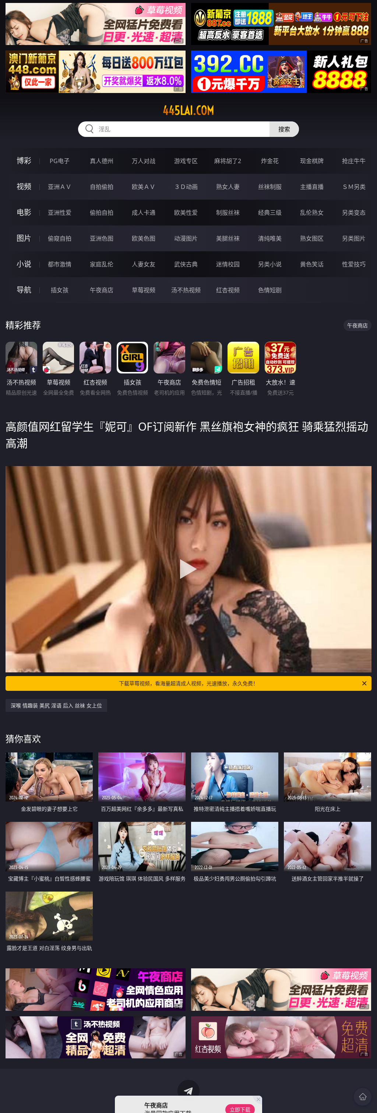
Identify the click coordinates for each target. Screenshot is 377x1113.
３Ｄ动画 (186, 187)
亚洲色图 (101, 238)
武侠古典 (186, 264)
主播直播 (312, 187)
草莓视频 (143, 290)
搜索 (284, 129)
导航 (24, 290)
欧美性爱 (186, 213)
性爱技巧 (354, 264)
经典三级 (270, 213)
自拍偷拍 (101, 187)
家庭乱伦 (101, 264)
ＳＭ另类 (354, 187)
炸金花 (270, 161)
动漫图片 (186, 238)
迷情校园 (228, 264)
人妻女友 (143, 264)
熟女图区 (312, 238)
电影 (24, 212)
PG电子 (60, 161)
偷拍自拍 (101, 213)
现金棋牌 (312, 161)
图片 (24, 238)
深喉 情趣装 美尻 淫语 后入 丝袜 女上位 (56, 705)
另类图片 (354, 238)
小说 (24, 264)
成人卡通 (143, 213)
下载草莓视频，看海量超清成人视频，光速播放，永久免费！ (188, 683)
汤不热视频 (186, 290)
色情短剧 (270, 290)
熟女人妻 (228, 187)
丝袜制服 (270, 187)
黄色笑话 (312, 264)
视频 (24, 187)
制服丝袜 (228, 213)
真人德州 (101, 161)
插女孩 (59, 290)
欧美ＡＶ (143, 187)
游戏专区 (186, 161)
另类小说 (270, 264)
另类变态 (354, 213)
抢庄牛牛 (354, 161)
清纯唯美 (270, 238)
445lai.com (188, 110)
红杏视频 (228, 290)
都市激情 (59, 264)
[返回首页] (362, 1097)
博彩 (24, 161)
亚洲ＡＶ (59, 187)
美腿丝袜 (228, 238)
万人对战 (143, 161)
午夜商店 (101, 290)
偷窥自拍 (59, 238)
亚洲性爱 (59, 213)
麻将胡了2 (227, 161)
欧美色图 (143, 238)
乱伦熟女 (312, 213)
